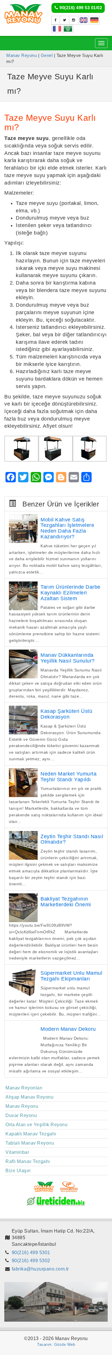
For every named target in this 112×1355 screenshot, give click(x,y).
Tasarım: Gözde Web (56, 1344)
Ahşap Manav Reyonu (29, 1097)
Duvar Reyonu (21, 1115)
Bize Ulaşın (18, 1170)
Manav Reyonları (24, 1087)
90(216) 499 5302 (31, 1260)
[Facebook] (55, 20)
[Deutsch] (94, 20)
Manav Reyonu (21, 1106)
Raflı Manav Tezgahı (27, 1161)
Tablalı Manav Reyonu (29, 1143)
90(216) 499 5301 (31, 1252)
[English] (83, 20)
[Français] (57, 28)
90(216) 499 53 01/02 (80, 7)
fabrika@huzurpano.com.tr (40, 1268)
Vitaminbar (17, 1152)
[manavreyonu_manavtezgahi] (73, 20)
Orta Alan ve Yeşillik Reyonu (36, 1124)
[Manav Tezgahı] (64, 20)
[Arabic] (68, 28)
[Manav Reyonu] (23, 13)
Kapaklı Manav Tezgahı (30, 1133)
